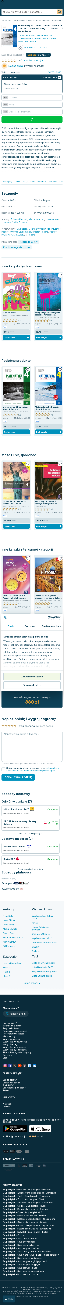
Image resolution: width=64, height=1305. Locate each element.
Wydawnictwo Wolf (41, 938)
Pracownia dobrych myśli (44, 942)
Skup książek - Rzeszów (14, 1189)
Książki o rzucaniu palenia (44, 971)
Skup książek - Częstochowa (40, 1225)
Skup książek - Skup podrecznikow (20, 1238)
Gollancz (36, 951)
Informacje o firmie (12, 1025)
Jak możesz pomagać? (14, 1087)
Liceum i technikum (12, 963)
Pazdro (53, 231)
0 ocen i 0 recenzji (31, 60)
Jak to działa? (10, 1080)
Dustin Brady (9, 933)
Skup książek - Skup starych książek (20, 1268)
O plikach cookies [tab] (51, 626)
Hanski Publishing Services (40, 928)
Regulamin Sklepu (11, 1028)
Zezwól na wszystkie (32, 676)
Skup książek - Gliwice (13, 1222)
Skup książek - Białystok (14, 1232)
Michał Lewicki (10, 929)
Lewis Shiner (9, 920)
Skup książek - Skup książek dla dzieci (21, 1248)
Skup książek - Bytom (13, 1228)
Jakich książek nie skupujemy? (11, 1084)
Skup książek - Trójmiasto (37, 1196)
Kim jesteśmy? (10, 1023)
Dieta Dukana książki (42, 976)
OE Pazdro (22, 228)
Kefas (35, 923)
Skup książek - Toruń (13, 1199)
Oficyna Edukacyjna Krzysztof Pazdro (29, 231)
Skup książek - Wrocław (39, 1189)
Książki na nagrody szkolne (16, 247)
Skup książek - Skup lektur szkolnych (21, 1245)
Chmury (35, 947)
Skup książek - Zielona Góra (16, 1192)
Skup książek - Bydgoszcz (38, 1228)
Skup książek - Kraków (35, 1215)
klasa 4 (6, 972)
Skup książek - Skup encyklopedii (19, 1241)
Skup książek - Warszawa (43, 1192)
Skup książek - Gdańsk (14, 1225)
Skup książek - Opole (13, 1212)
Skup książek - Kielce (38, 1232)
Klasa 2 (6, 976)
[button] (16, 1014)
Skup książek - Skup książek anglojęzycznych (25, 1261)
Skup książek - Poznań (36, 1209)
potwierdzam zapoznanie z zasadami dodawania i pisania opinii (32, 769)
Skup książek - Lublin (13, 1215)
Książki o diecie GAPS (42, 967)
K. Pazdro (30, 234)
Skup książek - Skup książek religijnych (21, 1264)
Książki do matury (29, 242)
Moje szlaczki (9, 312)
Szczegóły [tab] (30, 626)
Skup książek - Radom (13, 1209)
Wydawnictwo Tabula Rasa (42, 917)
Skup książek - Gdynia (36, 1222)
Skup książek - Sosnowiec (40, 1202)
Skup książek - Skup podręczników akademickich (27, 1251)
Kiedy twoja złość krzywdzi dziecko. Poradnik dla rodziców (47, 314)
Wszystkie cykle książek (14, 1049)
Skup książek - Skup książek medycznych (23, 1258)
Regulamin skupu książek (15, 1031)
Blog (5, 1057)
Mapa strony (9, 1036)
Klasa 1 (6, 967)
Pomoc (6, 1090)
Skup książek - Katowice (15, 1219)
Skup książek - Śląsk (34, 1199)
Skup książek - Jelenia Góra (41, 1219)
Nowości (7, 1104)
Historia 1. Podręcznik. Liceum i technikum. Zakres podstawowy (48, 598)
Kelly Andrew (9, 942)
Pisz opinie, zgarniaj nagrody (17, 1052)
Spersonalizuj (30, 685)
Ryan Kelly (8, 916)
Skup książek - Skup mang (15, 1255)
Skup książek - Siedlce (14, 1206)
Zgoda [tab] (10, 626)
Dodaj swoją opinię (18, 777)
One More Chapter (41, 934)
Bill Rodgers (9, 946)
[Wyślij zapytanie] (59, 11)
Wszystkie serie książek (14, 1047)
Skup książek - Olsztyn (14, 1235)
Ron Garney (8, 924)
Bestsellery (8, 1055)
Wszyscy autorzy (11, 1039)
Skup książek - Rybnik (36, 1206)
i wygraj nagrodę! (26, 65)
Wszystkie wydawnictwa (15, 1041)
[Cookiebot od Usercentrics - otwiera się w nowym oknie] (48, 618)
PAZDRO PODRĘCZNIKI (12, 234)
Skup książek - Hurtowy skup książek (21, 1274)
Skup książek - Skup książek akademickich (23, 1271)
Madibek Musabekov (13, 937)
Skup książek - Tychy (13, 1196)
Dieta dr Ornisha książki (43, 963)
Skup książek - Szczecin (14, 1202)
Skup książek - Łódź (35, 1212)
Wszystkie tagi (10, 1044)
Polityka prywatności (13, 1033)
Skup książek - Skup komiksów (44, 1255)
